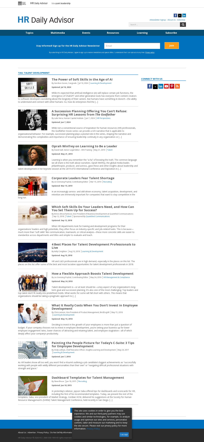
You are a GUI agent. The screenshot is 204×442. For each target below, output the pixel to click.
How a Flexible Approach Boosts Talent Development (93, 274)
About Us (171, 20)
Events (86, 32)
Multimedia (58, 32)
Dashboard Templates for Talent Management (88, 378)
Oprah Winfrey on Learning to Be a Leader (84, 146)
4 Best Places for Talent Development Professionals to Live (93, 246)
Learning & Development (100, 83)
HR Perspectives (103, 118)
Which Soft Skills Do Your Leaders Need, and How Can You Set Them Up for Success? (93, 208)
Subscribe (171, 32)
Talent (109, 150)
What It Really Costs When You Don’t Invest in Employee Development (95, 307)
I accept (124, 434)
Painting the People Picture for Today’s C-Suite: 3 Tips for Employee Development (93, 344)
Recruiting (107, 182)
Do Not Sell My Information (61, 432)
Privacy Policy (43, 432)
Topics (29, 32)
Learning (142, 32)
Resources (113, 32)
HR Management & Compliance (116, 277)
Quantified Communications (98, 216)
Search (183, 24)
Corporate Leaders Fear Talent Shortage (83, 178)
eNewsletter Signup (158, 20)
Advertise (181, 20)
